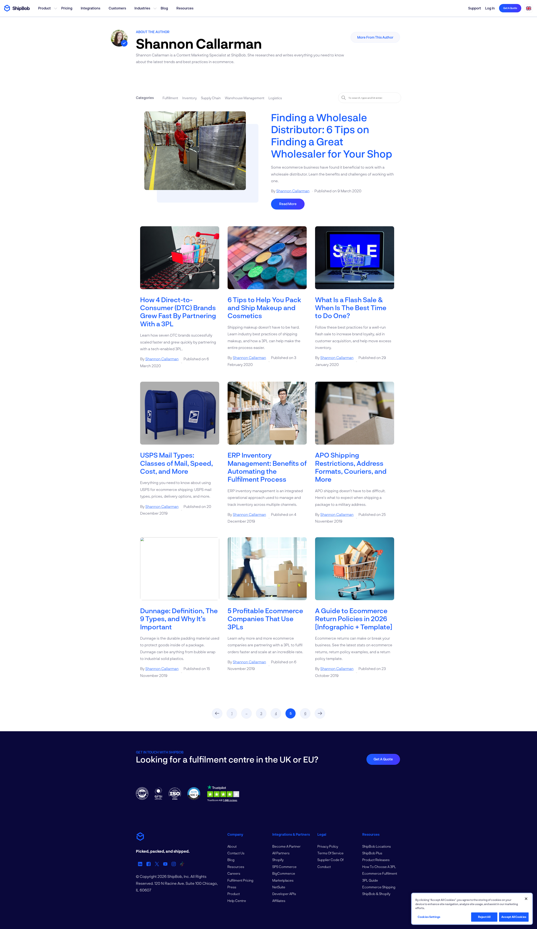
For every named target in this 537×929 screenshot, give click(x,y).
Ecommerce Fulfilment (379, 873)
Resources (184, 8)
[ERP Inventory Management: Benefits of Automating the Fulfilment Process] (267, 416)
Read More (288, 204)
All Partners (280, 853)
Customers (117, 8)
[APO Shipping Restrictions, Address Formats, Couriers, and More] (354, 416)
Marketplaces (282, 880)
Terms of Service (330, 853)
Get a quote (510, 8)
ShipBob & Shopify (376, 894)
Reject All (484, 917)
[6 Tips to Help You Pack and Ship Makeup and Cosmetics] (267, 260)
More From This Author (375, 37)
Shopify (278, 860)
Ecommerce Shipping (378, 887)
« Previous (217, 713)
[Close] (526, 898)
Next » (320, 713)
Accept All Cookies (513, 917)
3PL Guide (370, 880)
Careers (233, 873)
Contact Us (235, 853)
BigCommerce (283, 873)
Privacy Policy (327, 846)
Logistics (275, 98)
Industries (142, 8)
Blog (164, 8)
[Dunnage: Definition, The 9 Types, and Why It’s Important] (179, 571)
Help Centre (236, 901)
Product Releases (376, 860)
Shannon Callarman (292, 191)
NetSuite (278, 887)
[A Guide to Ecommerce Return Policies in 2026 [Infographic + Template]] (354, 571)
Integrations (90, 8)
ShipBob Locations (376, 846)
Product (44, 8)
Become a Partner (286, 846)
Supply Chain (211, 98)
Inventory (189, 98)
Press (231, 887)
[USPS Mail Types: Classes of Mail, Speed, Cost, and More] (179, 416)
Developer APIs (284, 894)
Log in (490, 8)
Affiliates (278, 901)
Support (474, 8)
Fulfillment (170, 98)
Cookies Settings (429, 917)
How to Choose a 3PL (379, 867)
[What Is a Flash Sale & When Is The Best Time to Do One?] (354, 260)
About (232, 846)
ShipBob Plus (372, 853)
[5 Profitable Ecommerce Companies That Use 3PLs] (267, 571)
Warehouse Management (244, 98)
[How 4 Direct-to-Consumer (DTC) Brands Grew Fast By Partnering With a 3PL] (179, 260)
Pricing (66, 8)
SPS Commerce (284, 867)
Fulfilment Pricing (240, 880)
